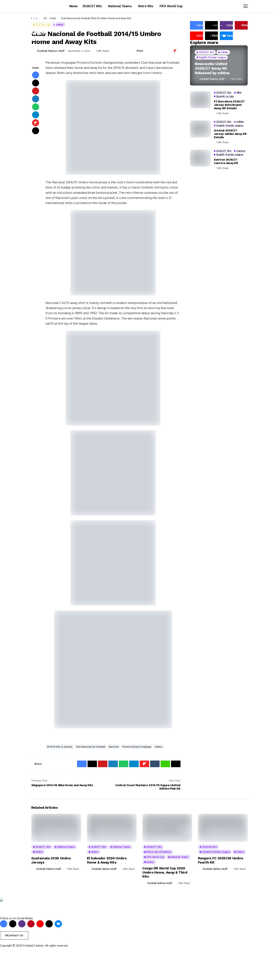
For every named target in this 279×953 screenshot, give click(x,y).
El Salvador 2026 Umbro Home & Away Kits (107, 860)
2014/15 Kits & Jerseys (59, 746)
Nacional (114, 746)
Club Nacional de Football (90, 746)
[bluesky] (58, 923)
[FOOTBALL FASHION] (16, 907)
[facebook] (3, 923)
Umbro (158, 746)
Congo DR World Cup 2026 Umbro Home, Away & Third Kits (164, 872)
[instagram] (21, 923)
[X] (12, 923)
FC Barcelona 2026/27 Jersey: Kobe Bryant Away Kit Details (229, 105)
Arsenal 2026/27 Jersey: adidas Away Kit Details (230, 134)
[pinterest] (31, 923)
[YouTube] (40, 923)
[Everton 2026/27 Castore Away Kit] (200, 158)
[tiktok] (49, 923)
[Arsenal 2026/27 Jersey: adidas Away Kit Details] (200, 128)
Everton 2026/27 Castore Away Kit (226, 161)
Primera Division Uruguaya (136, 746)
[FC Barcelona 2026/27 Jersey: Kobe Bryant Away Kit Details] (200, 99)
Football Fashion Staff (51, 50)
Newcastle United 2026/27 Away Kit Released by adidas (212, 68)
